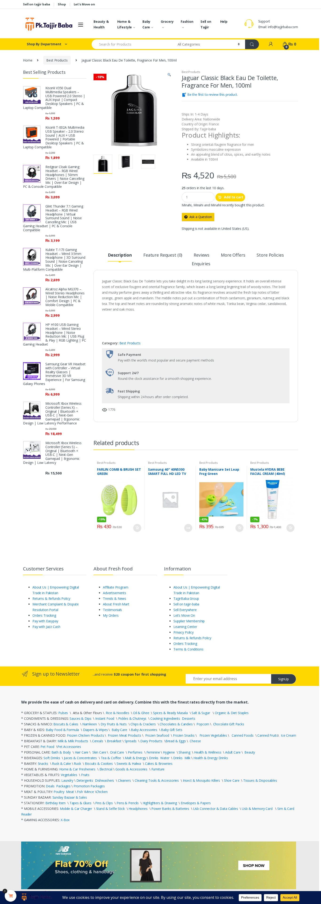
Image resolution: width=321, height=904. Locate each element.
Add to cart (233, 197)
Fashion (187, 21)
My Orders (111, 615)
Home (27, 60)
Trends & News (114, 598)
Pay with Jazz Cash (46, 626)
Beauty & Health (101, 24)
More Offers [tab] (233, 255)
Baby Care (146, 24)
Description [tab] (120, 255)
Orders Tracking (44, 615)
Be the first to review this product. (212, 94)
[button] (169, 75)
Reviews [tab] (201, 255)
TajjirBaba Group (186, 598)
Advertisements (114, 593)
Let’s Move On (184, 615)
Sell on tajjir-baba (186, 604)
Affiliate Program (115, 587)
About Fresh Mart (116, 604)
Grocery (167, 21)
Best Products (56, 60)
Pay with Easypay (45, 621)
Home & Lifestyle (124, 24)
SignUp (283, 679)
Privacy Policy (183, 632)
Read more (188, 528)
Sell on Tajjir (205, 24)
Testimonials (112, 610)
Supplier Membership (189, 621)
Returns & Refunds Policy (51, 598)
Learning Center (185, 626)
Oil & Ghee (141, 713)
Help (223, 21)
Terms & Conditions (188, 649)
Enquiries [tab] (201, 264)
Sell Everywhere (185, 610)
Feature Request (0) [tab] (162, 255)
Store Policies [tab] (270, 255)
